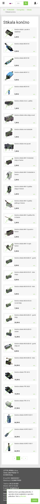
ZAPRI (34, 500)
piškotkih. (23, 496)
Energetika (20, 10)
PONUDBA (10, 10)
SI (4, 10)
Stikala (29, 10)
